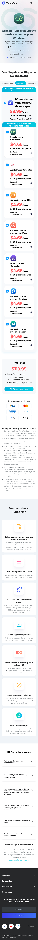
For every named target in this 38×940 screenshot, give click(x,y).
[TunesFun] (9, 3)
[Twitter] (4, 926)
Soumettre (19, 915)
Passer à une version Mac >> (20, 47)
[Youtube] (11, 926)
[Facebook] (17, 926)
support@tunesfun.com (19, 860)
